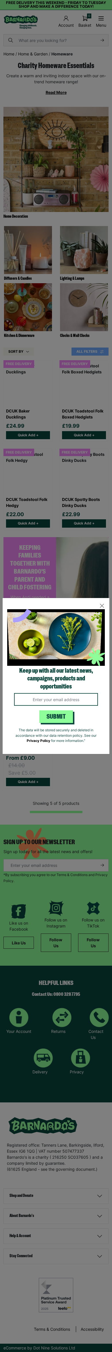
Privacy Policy (38, 740)
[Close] (102, 606)
